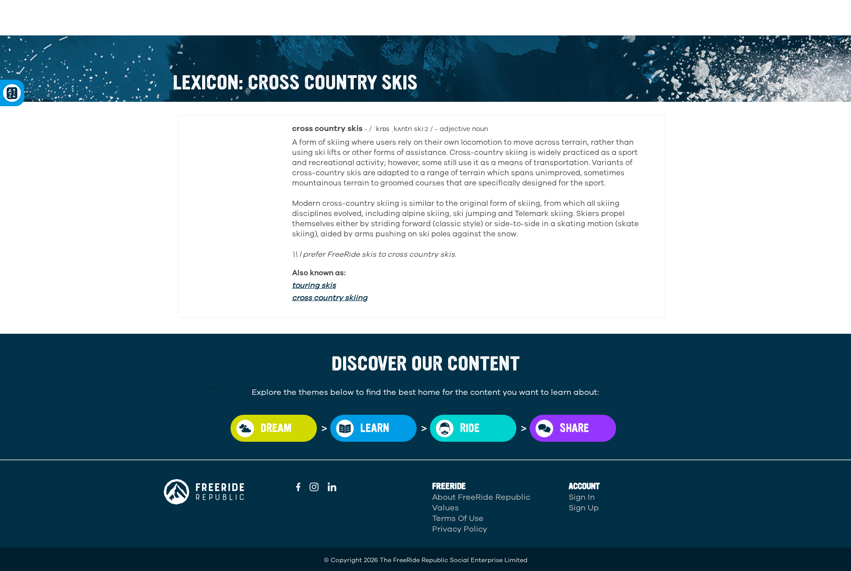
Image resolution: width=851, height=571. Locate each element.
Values (445, 507)
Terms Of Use (458, 518)
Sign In (582, 497)
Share (574, 428)
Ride (470, 428)
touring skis (314, 285)
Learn (374, 428)
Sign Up (584, 507)
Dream (276, 428)
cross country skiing (329, 298)
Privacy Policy (459, 529)
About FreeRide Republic (481, 497)
